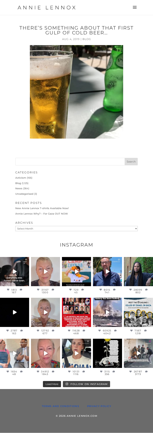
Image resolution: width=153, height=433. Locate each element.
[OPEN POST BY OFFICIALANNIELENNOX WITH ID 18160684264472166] (76, 271)
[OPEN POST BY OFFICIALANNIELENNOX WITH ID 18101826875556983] (107, 353)
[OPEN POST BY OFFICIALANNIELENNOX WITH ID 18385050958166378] (107, 312)
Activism (20, 177)
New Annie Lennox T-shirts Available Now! (42, 208)
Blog (86, 39)
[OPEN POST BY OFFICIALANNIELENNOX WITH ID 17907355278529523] (45, 271)
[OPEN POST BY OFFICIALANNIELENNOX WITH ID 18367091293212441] (45, 312)
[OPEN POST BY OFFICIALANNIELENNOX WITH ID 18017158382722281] (14, 271)
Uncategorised (24, 193)
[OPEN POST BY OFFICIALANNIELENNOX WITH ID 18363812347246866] (107, 271)
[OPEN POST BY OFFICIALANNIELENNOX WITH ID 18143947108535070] (76, 312)
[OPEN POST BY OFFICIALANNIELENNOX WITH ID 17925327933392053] (14, 353)
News (18, 188)
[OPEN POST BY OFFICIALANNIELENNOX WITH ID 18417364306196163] (138, 353)
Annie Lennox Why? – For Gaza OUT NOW (41, 213)
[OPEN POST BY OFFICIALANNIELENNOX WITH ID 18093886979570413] (45, 353)
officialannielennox (15, 261)
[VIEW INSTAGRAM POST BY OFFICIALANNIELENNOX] (26, 282)
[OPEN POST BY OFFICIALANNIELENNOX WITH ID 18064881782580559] (14, 312)
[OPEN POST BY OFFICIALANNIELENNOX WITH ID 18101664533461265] (138, 271)
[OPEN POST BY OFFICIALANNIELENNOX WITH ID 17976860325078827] (138, 312)
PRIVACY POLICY (99, 406)
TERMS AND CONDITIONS (60, 406)
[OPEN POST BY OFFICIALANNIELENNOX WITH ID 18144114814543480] (76, 353)
